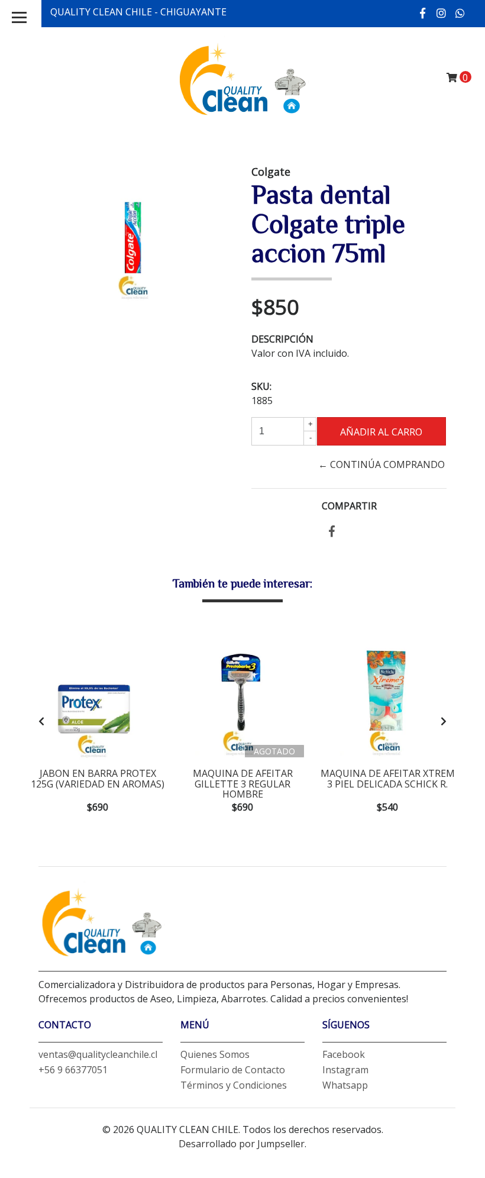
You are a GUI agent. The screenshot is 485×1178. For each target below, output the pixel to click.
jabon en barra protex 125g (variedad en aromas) (97, 778)
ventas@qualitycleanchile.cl (97, 1054)
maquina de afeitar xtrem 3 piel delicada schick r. (388, 778)
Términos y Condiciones (233, 1085)
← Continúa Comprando (381, 464)
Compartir (349, 505)
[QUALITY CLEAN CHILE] (242, 76)
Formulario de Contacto (232, 1069)
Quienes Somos (215, 1054)
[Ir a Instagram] (441, 13)
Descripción (282, 339)
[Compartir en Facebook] (332, 531)
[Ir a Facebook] (423, 13)
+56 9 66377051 (73, 1069)
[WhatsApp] (460, 13)
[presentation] (41, 721)
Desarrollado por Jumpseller (242, 1143)
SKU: (261, 386)
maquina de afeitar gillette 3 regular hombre (243, 784)
